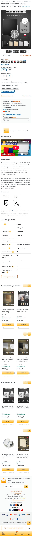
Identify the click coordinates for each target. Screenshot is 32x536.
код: (25, 6)
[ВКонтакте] (10, 510)
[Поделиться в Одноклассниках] (16, 505)
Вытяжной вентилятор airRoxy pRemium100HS (8, 407)
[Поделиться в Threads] (21, 505)
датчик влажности (6, 82)
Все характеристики (9, 277)
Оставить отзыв (26, 96)
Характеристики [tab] (13, 130)
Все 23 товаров (5, 64)
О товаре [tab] (6, 130)
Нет (4, 76)
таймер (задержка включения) (10, 85)
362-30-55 (17, 491)
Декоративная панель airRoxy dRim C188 (22, 310)
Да (9, 76)
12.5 (9, 70)
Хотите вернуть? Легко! (13, 114)
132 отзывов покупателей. (18, 500)
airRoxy (11, 210)
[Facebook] (13, 510)
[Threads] (17, 510)
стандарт (25, 82)
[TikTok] (15, 510)
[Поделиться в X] (18, 505)
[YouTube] (22, 510)
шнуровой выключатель (8, 91)
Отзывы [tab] (19, 130)
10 (4, 70)
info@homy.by (18, 493)
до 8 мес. (5, 109)
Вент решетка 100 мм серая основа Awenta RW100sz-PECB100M (22, 359)
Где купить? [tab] (25, 130)
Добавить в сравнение (7, 96)
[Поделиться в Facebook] (14, 505)
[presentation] (27, 51)
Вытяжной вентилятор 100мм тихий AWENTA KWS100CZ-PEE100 (23, 456)
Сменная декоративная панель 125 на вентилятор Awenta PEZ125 (8, 312)
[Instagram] (19, 510)
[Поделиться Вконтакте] (11, 505)
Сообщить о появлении (14, 528)
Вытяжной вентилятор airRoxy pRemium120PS (23, 407)
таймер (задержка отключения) (10, 88)
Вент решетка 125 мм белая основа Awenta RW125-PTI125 (7, 359)
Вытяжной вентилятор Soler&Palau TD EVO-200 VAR (8, 456)
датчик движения (16, 82)
